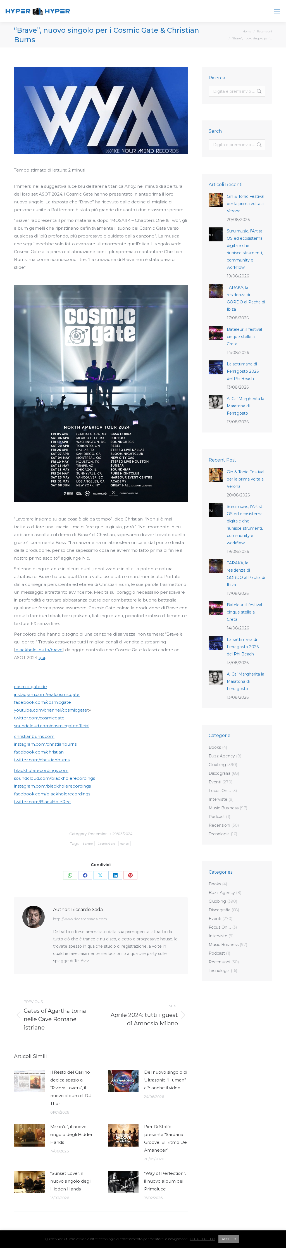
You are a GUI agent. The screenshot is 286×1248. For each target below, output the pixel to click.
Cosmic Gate (106, 843)
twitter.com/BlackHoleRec (42, 801)
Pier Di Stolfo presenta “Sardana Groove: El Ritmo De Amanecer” (165, 1138)
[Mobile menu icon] (276, 11)
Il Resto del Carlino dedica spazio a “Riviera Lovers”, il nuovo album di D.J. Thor (71, 1087)
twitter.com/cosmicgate (39, 718)
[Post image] (29, 1081)
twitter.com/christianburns (42, 759)
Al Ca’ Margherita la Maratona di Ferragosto (245, 406)
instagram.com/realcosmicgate (47, 694)
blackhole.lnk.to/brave (39, 649)
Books (215, 747)
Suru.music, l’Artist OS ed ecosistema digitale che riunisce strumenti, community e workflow (245, 249)
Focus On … (220, 790)
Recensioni (98, 833)
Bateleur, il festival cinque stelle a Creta (244, 336)
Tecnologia (219, 833)
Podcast (217, 816)
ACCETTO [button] (229, 1239)
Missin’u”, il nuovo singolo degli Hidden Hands (72, 1134)
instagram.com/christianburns (45, 744)
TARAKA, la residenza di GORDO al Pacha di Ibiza (246, 298)
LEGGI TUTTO (202, 1239)
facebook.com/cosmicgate (42, 702)
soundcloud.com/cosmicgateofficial (51, 725)
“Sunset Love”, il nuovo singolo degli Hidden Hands (70, 1181)
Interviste (218, 799)
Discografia (219, 773)
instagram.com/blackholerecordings (52, 786)
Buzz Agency (222, 756)
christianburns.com (34, 736)
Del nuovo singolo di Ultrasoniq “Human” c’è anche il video (165, 1079)
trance (124, 843)
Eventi (215, 782)
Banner (88, 843)
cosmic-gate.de (30, 686)
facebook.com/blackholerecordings (52, 794)
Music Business (224, 807)
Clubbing (217, 764)
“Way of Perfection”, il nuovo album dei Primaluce (165, 1181)
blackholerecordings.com (41, 770)
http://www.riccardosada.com (80, 919)
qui (42, 657)
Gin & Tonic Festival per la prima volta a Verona (245, 203)
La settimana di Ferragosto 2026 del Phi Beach (243, 371)
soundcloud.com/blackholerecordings (54, 778)
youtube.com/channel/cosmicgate (50, 710)
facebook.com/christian (39, 752)
